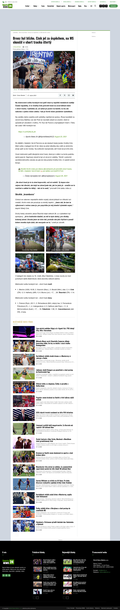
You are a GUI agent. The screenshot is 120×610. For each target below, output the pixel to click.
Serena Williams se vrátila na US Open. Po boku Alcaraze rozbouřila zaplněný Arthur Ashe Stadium (54, 481)
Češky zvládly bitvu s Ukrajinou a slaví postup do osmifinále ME (53, 509)
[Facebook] (100, 6)
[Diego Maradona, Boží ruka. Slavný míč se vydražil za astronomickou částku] (67, 561)
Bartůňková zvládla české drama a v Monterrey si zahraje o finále (53, 357)
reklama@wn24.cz (104, 572)
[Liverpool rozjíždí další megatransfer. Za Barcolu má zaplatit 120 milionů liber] (24, 429)
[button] (95, 6)
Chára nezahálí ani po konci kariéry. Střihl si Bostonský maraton (49, 568)
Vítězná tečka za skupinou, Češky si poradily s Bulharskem (52, 385)
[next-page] (17, 535)
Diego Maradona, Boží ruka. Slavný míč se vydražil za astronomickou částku (79, 561)
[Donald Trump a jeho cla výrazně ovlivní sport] (37, 591)
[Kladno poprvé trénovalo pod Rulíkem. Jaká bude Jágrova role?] (67, 576)
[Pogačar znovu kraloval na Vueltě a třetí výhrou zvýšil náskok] (24, 401)
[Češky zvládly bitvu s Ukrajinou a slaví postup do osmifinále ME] (24, 512)
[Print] (73, 95)
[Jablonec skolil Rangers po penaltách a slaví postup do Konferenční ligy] (24, 373)
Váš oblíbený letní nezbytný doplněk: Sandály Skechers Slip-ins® (79, 583)
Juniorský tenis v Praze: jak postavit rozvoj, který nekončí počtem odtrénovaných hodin (79, 569)
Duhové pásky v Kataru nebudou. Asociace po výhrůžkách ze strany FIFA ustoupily (49, 577)
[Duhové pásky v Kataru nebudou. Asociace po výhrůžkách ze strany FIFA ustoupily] (37, 576)
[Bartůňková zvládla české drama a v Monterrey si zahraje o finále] (24, 360)
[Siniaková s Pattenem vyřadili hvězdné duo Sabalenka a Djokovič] (24, 526)
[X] (106, 6)
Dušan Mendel (21, 95)
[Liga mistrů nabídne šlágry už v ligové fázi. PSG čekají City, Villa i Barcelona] (24, 332)
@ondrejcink (48, 169)
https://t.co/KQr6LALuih (27, 131)
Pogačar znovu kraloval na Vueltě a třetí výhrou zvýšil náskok (55, 398)
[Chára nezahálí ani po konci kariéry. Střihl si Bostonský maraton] (37, 569)
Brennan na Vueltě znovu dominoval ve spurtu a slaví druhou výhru (54, 454)
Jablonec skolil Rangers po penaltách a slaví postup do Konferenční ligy (54, 371)
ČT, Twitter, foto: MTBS (23, 89)
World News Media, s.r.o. (15, 608)
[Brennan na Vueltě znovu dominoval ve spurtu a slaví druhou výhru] (24, 457)
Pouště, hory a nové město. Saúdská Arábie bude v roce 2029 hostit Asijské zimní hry (49, 584)
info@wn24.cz (103, 570)
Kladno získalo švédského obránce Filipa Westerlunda (79, 590)
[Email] (69, 95)
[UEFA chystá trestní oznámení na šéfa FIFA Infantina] (24, 415)
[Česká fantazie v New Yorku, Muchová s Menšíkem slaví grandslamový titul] (24, 443)
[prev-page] (14, 535)
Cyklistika (15, 32)
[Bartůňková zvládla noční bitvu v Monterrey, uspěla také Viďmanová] (24, 498)
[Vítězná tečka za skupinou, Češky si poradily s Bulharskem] (24, 387)
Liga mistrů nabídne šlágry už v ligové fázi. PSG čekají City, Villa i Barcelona (55, 329)
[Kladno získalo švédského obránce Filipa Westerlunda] (67, 591)
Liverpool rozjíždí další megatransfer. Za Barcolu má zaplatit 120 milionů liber (54, 426)
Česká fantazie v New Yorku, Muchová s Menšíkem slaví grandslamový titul (53, 440)
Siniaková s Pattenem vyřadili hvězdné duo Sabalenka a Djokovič (55, 523)
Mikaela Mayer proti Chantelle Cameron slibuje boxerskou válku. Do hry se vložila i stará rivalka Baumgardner (53, 343)
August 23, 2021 (61, 136)
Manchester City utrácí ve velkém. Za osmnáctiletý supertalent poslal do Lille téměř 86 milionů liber (54, 468)
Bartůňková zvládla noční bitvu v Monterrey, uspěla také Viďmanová (54, 495)
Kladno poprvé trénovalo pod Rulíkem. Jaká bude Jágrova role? (80, 576)
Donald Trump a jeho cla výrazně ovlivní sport (48, 590)
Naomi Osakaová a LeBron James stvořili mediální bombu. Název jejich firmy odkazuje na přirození (49, 562)
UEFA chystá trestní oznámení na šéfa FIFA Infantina (54, 412)
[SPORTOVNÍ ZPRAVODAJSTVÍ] (4, 6)
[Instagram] (103, 6)
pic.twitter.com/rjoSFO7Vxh (53, 171)
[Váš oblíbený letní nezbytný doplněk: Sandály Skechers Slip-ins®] (67, 584)
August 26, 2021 (61, 176)
